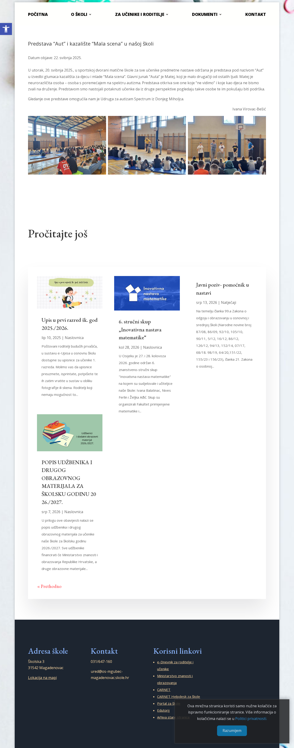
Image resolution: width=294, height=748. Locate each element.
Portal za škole (168, 703)
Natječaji (228, 302)
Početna (38, 14)
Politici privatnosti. (251, 718)
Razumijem (232, 730)
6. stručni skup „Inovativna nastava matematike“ (140, 329)
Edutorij (163, 710)
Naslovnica (74, 337)
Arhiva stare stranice (173, 717)
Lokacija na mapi (42, 677)
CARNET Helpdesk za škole (178, 696)
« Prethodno (49, 586)
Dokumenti (205, 14)
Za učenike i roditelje (139, 14)
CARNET (163, 689)
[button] (6, 29)
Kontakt (255, 14)
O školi (79, 14)
